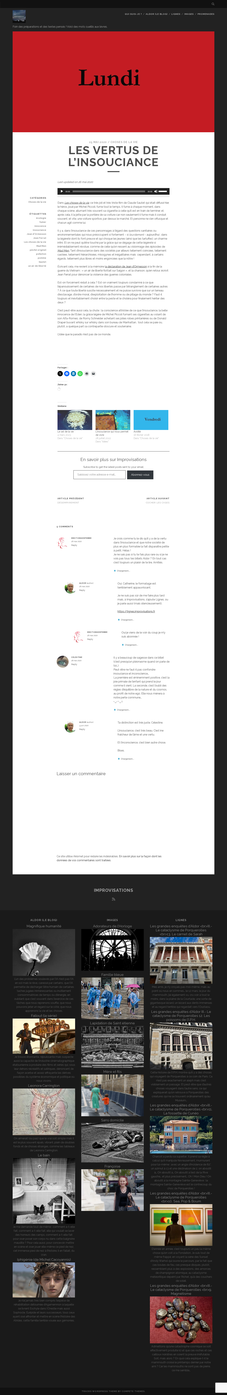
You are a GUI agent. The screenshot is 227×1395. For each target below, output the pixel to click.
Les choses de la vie (76, 202)
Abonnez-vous (140, 474)
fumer (42, 222)
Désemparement (68, 502)
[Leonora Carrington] (44, 1134)
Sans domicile (112, 1120)
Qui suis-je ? (133, 14)
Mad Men (41, 246)
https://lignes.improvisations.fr (136, 611)
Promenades (206, 14)
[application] (113, 191)
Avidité (137, 431)
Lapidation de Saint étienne (112, 1023)
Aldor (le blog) (157, 14)
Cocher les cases (158, 502)
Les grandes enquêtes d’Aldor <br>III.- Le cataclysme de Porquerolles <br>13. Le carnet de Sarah (181, 930)
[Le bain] (44, 1222)
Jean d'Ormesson (36, 234)
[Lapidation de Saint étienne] (112, 1066)
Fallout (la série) (44, 1016)
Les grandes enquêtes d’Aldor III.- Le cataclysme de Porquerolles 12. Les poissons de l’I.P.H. (181, 1016)
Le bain (44, 1155)
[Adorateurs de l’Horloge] (112, 969)
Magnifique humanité (44, 926)
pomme (42, 258)
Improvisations (113, 890)
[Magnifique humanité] (44, 975)
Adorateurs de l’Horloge (112, 926)
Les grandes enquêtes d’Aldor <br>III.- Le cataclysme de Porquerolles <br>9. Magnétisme (181, 1290)
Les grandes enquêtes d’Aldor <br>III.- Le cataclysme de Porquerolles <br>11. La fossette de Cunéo (181, 1109)
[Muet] (156, 191)
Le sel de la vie (65, 431)
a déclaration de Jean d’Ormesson (126, 266)
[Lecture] (61, 191)
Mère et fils (112, 1072)
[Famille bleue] (112, 1018)
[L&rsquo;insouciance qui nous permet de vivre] (113, 420)
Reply (74, 545)
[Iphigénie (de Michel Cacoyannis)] (44, 1296)
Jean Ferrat (39, 238)
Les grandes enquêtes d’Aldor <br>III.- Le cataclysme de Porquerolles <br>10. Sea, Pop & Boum (181, 1197)
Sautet (42, 262)
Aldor (82, 583)
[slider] (163, 191)
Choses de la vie (124, 142)
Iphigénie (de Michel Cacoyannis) (44, 1259)
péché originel (38, 250)
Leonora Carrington (44, 1086)
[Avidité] (151, 420)
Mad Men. (63, 250)
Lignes (175, 14)
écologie (41, 218)
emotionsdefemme (81, 538)
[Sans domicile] (112, 1161)
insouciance (39, 230)
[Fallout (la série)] (44, 1052)
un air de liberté (37, 266)
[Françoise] (112, 1210)
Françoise (112, 1166)
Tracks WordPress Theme (99, 1391)
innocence (40, 226)
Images (189, 14)
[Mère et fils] (112, 1115)
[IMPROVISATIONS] (19, 21)
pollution (41, 254)
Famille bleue (112, 975)
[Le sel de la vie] (74, 420)
